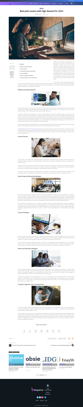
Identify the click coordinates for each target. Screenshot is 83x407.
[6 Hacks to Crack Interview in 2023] (33, 360)
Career (41, 8)
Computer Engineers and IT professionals (28, 77)
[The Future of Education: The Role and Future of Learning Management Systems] (16, 360)
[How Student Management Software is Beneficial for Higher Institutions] (12, 67)
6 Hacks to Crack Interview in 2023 (33, 367)
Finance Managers (24, 73)
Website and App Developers (26, 66)
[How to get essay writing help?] (66, 360)
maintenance (57, 317)
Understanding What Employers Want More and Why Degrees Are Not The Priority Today (49, 368)
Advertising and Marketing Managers (27, 71)
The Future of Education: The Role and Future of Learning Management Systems (16, 368)
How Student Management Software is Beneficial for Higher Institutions (12, 74)
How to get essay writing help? (65, 367)
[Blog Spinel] (10, 3)
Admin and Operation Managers (26, 75)
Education (12, 364)
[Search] (73, 3)
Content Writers (23, 69)
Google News (48, 387)
